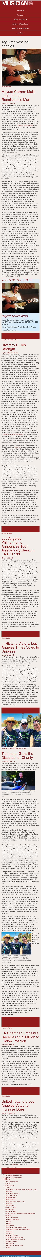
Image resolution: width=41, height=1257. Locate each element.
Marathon (17, 1022)
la (10, 710)
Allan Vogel (4, 1090)
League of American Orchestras (13, 434)
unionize (29, 710)
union (25, 710)
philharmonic (30, 634)
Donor (16, 1090)
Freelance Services (11, 1182)
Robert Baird (9, 1233)
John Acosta (14, 353)
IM (14, 103)
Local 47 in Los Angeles (25, 125)
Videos (7, 1247)
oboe (18, 1092)
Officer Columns (10, 1207)
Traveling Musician (11, 1241)
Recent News (5, 638)
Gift (19, 1090)
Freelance (12, 1020)
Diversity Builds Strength (13, 346)
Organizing (8, 1215)
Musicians (8, 1203)
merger (19, 529)
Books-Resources (11, 1168)
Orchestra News (6, 533)
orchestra (23, 634)
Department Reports (11, 1172)
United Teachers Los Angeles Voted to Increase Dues (17, 1105)
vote (33, 710)
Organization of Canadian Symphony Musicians (20, 1213)
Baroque (11, 1090)
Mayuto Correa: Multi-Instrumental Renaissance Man (18, 95)
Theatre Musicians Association (15, 1239)
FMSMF (8, 1180)
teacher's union (24, 1171)
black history (5, 529)
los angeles (13, 336)
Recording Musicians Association (15, 1227)
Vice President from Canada (14, 1245)
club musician (5, 710)
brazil (3, 336)
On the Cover (9, 1209)
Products (8, 1221)
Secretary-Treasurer (11, 1235)
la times (13, 710)
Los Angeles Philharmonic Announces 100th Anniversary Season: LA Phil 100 (18, 546)
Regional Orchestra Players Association (17, 1229)
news (15, 1092)
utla (34, 1171)
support (9, 1024)
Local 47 (7, 336)
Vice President (10, 1243)
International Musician (8, 748)
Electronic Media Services (13, 1176)
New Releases (10, 1205)
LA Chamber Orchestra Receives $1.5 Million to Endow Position (20, 1036)
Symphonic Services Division (14, 1237)
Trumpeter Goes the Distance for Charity (17, 755)
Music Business (10, 1199)
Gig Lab (7, 1184)
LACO (22, 1090)
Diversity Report (10, 1174)
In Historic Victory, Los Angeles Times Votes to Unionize (20, 647)
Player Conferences (11, 1217)
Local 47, (17, 447)
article (3, 1020)
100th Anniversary (7, 634)
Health (7, 1188)
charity (7, 1020)
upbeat (20, 1024)
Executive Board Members (9, 340)
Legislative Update (11, 1195)
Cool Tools (8, 1170)
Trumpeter (15, 1024)
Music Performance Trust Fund (15, 1201)
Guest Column (10, 1186)
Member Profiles (6, 87)
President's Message (12, 1219)
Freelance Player (21, 1020)
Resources (8, 1231)
